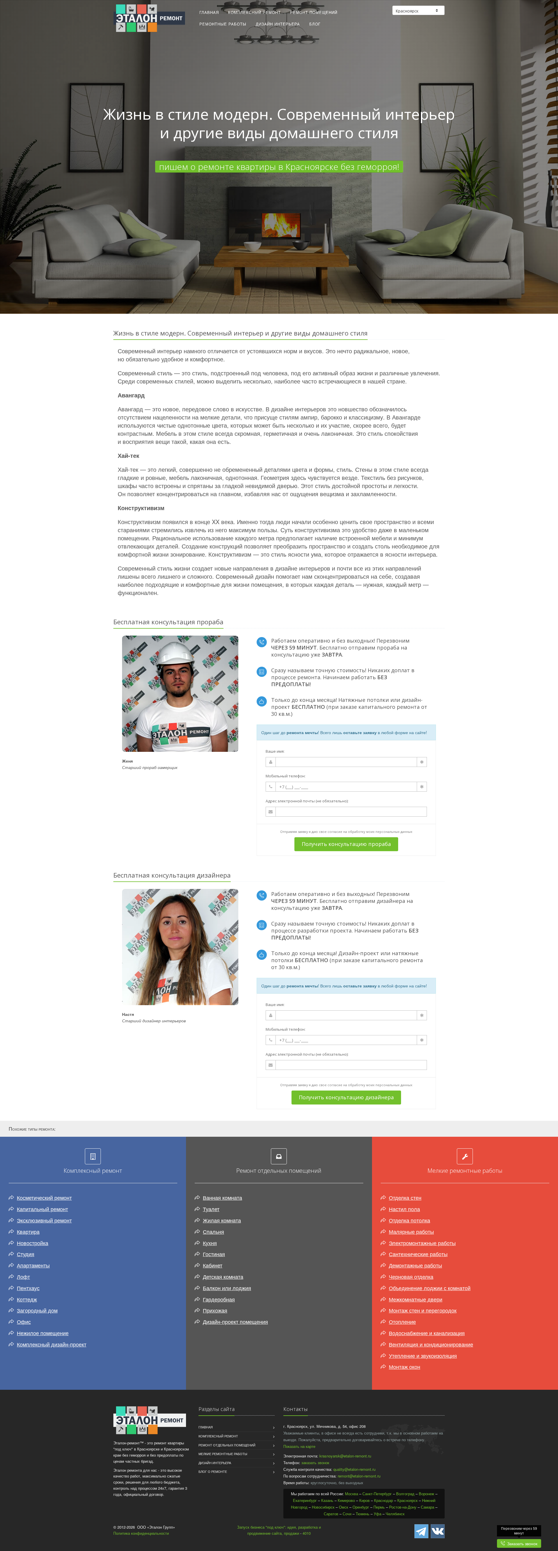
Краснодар (383, 1500)
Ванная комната (222, 1197)
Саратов (331, 1513)
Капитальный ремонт (42, 1209)
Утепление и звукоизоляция (423, 1355)
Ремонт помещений (313, 12)
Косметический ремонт (44, 1197)
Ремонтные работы (222, 24)
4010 (307, 1533)
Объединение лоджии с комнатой (430, 1288)
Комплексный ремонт (254, 12)
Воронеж (426, 1493)
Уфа (377, 1513)
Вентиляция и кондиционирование (431, 1344)
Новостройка (32, 1243)
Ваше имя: (275, 751)
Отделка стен (405, 1197)
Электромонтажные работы (422, 1243)
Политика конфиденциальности (141, 1533)
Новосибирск (323, 1507)
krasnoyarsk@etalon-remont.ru (345, 1456)
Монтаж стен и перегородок (423, 1310)
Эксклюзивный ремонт (44, 1220)
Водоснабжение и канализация (427, 1333)
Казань (327, 1500)
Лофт (23, 1276)
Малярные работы (411, 1231)
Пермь (379, 1507)
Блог (315, 24)
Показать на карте (299, 1446)
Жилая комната (222, 1220)
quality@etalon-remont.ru (354, 1469)
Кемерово (346, 1500)
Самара (427, 1507)
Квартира (28, 1231)
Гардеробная (219, 1299)
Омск (343, 1507)
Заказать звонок (521, 1543)
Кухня (210, 1243)
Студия (25, 1254)
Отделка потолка (409, 1220)
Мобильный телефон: (285, 776)
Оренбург (361, 1507)
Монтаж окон (404, 1366)
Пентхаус (28, 1288)
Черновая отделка (411, 1276)
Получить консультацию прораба (346, 843)
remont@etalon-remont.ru (359, 1476)
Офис (24, 1321)
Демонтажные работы (415, 1265)
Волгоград (405, 1493)
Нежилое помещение (43, 1333)
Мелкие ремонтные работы (222, 1453)
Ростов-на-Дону (402, 1507)
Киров (364, 1500)
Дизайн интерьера (278, 24)
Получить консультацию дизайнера (346, 1097)
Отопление (402, 1321)
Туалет (211, 1209)
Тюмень (362, 1513)
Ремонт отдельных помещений (226, 1445)
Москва (351, 1493)
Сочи (347, 1513)
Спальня (213, 1231)
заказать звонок (315, 1462)
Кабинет (212, 1265)
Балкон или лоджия (227, 1288)
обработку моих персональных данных (380, 831)
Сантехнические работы (418, 1254)
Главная (209, 12)
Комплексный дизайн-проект (51, 1344)
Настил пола (404, 1209)
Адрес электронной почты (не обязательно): (307, 801)
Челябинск (395, 1513)
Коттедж (27, 1299)
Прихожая (215, 1310)
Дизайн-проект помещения (235, 1321)
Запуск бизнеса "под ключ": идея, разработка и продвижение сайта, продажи (279, 1530)
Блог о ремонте (212, 1471)
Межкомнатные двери (415, 1299)
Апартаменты (33, 1265)
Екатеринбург (305, 1500)
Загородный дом (37, 1310)
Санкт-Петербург (377, 1493)
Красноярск (407, 1500)
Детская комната (223, 1276)
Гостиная (214, 1254)
